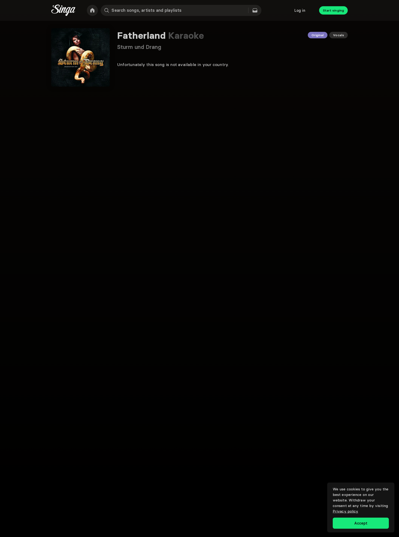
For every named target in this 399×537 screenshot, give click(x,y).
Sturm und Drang (139, 47)
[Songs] (255, 10)
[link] (92, 10)
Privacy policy (345, 511)
